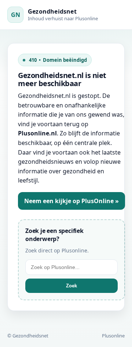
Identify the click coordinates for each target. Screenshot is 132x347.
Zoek (71, 285)
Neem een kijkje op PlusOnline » (71, 201)
